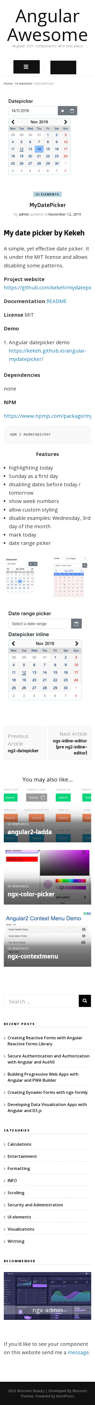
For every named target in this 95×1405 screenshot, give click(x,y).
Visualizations (21, 1229)
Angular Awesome (47, 24)
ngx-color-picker (31, 894)
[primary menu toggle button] (26, 67)
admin (24, 214)
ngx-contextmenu (33, 956)
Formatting (19, 1168)
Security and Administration (35, 1205)
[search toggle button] (63, 67)
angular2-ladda (30, 832)
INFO (12, 1180)
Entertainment (22, 1156)
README (57, 301)
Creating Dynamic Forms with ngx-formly (48, 1092)
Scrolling (16, 1192)
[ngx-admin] (47, 1322)
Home (8, 83)
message (78, 1352)
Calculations (19, 1144)
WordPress (65, 1396)
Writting (16, 1241)
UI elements (23, 83)
